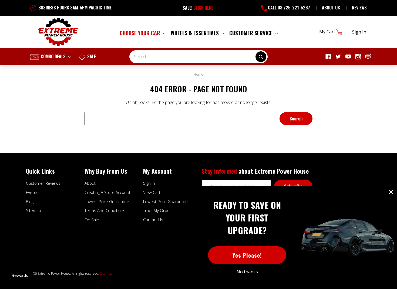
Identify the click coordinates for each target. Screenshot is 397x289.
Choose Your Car (141, 33)
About (90, 183)
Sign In (149, 183)
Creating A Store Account (107, 192)
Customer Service (251, 33)
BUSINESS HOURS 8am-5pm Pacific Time (74, 7)
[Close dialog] (391, 192)
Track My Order (157, 210)
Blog (29, 201)
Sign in (359, 32)
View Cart (151, 192)
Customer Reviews (43, 183)
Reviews (359, 7)
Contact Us (153, 219)
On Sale (92, 219)
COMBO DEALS (53, 56)
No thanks (247, 272)
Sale (91, 56)
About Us (331, 7)
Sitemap (33, 210)
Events (32, 192)
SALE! (198, 8)
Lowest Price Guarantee (107, 201)
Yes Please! (247, 255)
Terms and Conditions (105, 210)
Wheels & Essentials (195, 33)
